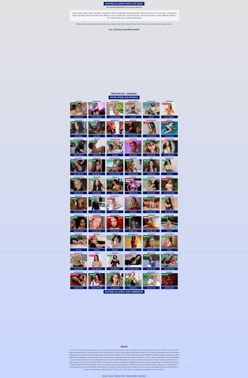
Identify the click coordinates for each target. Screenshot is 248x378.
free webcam (115, 269)
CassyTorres (97, 158)
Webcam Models (132, 376)
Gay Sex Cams (166, 24)
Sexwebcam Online (109, 13)
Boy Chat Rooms (154, 24)
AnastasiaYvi (115, 120)
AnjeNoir (115, 177)
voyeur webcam (97, 117)
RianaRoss (97, 120)
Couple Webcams (94, 24)
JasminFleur (78, 234)
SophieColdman (133, 101)
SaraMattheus (169, 234)
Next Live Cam (118, 93)
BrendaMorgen (78, 139)
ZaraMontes (151, 196)
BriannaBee (78, 120)
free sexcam (151, 193)
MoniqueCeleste (115, 158)
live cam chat (78, 212)
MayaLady (169, 272)
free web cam (115, 231)
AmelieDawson (78, 272)
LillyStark (115, 234)
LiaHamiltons (169, 158)
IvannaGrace (169, 196)
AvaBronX (169, 120)
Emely (97, 253)
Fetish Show (106, 24)
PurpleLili (133, 177)
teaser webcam (79, 155)
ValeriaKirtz (151, 177)
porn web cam (78, 174)
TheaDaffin (133, 215)
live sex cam (151, 288)
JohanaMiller (115, 101)
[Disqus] (124, 319)
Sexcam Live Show (92, 15)
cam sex (169, 174)
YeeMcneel (151, 234)
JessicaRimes (151, 101)
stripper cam (133, 231)
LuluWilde (97, 139)
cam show (96, 136)
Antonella (78, 101)
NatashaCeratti (169, 253)
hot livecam (78, 136)
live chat (115, 136)
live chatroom (78, 269)
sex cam (133, 117)
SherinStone (169, 101)
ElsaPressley (78, 253)
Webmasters (142, 376)
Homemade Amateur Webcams (128, 13)
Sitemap (104, 376)
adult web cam (133, 174)
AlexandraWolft (151, 120)
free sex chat (169, 212)
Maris (133, 272)
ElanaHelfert (133, 139)
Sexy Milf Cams (131, 24)
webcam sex (151, 174)
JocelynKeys (115, 196)
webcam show (78, 231)
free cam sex (169, 136)
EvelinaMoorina (79, 177)
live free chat (97, 231)
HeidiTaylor (151, 215)
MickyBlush (97, 215)
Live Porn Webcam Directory (165, 15)
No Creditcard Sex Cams (116, 18)
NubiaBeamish (115, 272)
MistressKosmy (133, 234)
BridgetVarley (96, 196)
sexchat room (96, 174)
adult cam (115, 193)
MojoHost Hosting (120, 376)
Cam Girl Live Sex (133, 15)
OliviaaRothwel (169, 139)
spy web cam (115, 288)
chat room (133, 212)
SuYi (151, 158)
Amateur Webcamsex (133, 18)
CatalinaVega (169, 215)
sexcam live (133, 288)
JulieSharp (78, 196)
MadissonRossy (115, 139)
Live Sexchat (171, 13)
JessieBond (133, 196)
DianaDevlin (133, 253)
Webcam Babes (81, 24)
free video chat (151, 231)
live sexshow (96, 193)
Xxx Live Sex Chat (159, 13)
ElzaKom (96, 272)
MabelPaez (169, 177)
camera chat (97, 155)
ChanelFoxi (133, 158)
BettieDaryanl (151, 139)
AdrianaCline (151, 253)
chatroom (115, 250)
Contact (110, 376)
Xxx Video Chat (119, 15)
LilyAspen (97, 234)
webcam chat (133, 193)
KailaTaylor (115, 253)
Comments (131, 93)
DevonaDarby (115, 215)
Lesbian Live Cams (117, 24)
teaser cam (114, 212)
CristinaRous (151, 272)
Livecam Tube (77, 13)
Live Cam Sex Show (147, 15)
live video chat (169, 269)
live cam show (151, 136)
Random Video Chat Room (92, 13)
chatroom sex (78, 193)
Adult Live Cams (146, 13)
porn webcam (169, 117)
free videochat (169, 155)
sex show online (114, 174)
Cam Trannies (142, 24)
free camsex (133, 155)
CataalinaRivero (79, 215)
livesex (169, 250)
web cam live (78, 117)
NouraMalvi (78, 158)
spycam (151, 117)
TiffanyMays (97, 101)
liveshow (133, 250)
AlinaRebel (133, 120)
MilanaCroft (96, 177)
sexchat (169, 231)
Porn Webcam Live (106, 15)
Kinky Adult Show (79, 15)
